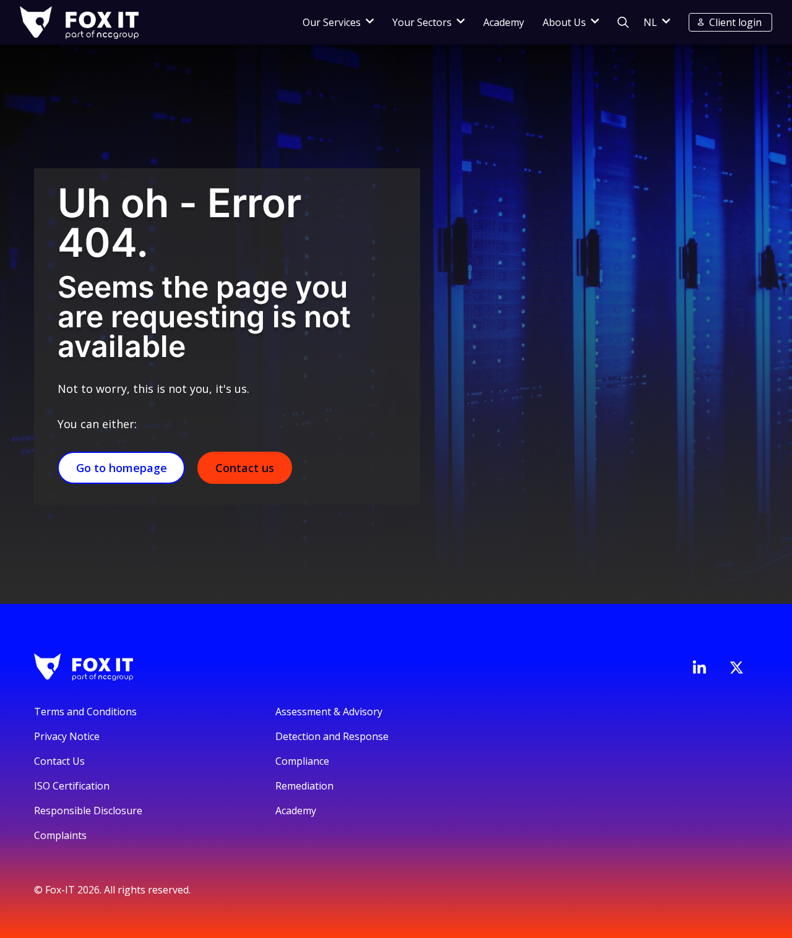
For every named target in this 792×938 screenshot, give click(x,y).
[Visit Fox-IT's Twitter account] (736, 667)
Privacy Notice (67, 736)
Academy (503, 22)
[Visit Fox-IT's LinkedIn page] (699, 667)
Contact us (244, 467)
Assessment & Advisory (328, 711)
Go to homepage (121, 467)
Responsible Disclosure (88, 810)
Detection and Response (332, 736)
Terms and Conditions (85, 711)
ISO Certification (72, 786)
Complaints (60, 835)
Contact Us (59, 761)
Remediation (304, 786)
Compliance (302, 761)
